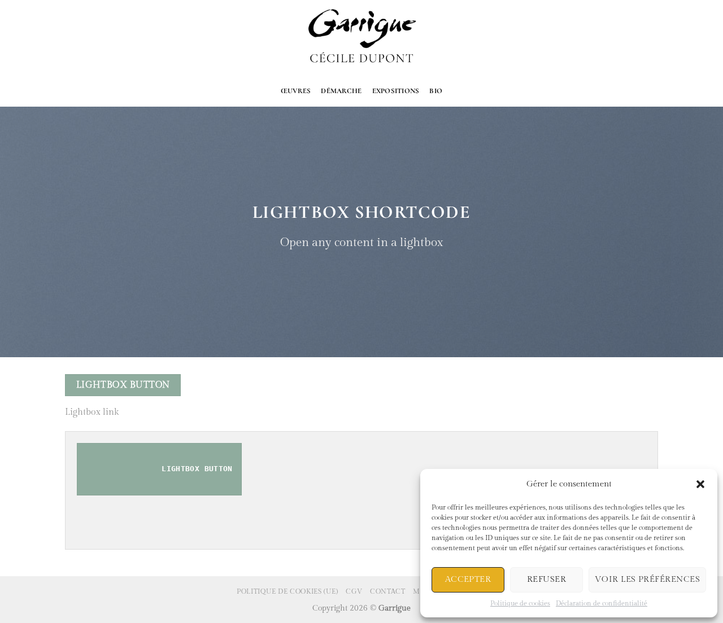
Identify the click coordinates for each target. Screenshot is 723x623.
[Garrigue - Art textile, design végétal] (362, 38)
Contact (387, 591)
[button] (700, 484)
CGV (354, 591)
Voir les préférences (647, 579)
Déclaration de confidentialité (601, 603)
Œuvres (296, 90)
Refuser (546, 579)
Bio (435, 90)
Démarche (341, 90)
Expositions (396, 90)
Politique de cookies (520, 603)
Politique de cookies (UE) (287, 591)
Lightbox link (92, 412)
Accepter (468, 579)
